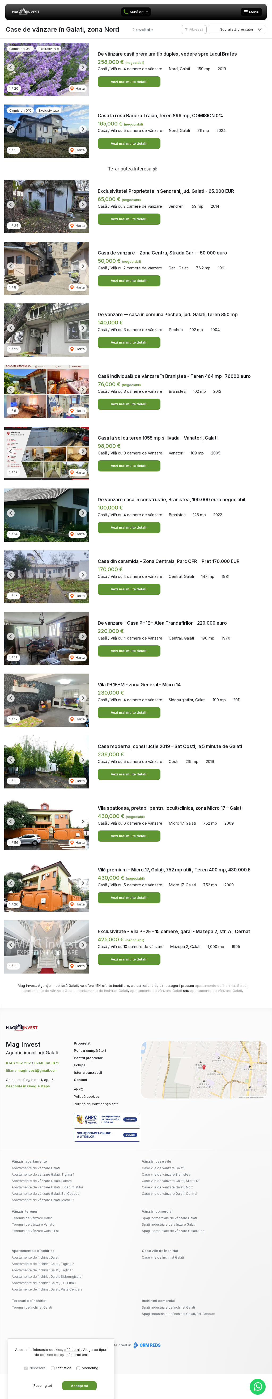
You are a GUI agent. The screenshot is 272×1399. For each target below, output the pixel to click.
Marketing (90, 1368)
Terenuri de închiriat (29, 1300)
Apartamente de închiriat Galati (35, 1257)
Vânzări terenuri (25, 1211)
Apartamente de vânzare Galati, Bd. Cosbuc (45, 1194)
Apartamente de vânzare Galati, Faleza (42, 1181)
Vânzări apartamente (29, 1161)
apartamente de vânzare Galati (48, 990)
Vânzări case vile (156, 1161)
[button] (11, 67)
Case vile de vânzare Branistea (166, 1174)
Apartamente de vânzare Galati (36, 1168)
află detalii (72, 1349)
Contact (80, 1080)
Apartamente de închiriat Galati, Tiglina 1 (43, 1270)
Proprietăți (83, 1043)
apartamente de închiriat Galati (220, 985)
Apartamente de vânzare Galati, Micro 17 (43, 1200)
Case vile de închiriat (160, 1250)
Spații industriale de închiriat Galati (168, 1307)
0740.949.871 (46, 1063)
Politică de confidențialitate (96, 1104)
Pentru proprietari (89, 1058)
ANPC (78, 1089)
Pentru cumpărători (90, 1050)
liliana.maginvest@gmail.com (32, 1070)
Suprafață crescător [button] (236, 29)
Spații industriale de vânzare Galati (169, 1224)
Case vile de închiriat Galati (163, 1257)
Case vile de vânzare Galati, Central (169, 1194)
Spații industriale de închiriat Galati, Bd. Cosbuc (178, 1314)
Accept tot (79, 1386)
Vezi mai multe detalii (129, 82)
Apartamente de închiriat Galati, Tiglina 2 (43, 1264)
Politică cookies (87, 1096)
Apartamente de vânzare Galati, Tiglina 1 (43, 1174)
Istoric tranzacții (88, 1072)
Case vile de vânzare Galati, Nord (168, 1187)
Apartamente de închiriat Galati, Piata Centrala (47, 1289)
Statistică (63, 1368)
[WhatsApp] (258, 1387)
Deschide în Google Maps (28, 1086)
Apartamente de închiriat (33, 1250)
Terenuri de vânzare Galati (32, 1218)
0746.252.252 (18, 1063)
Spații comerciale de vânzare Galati (169, 1218)
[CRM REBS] (146, 1345)
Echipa (80, 1065)
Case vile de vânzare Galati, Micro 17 (170, 1181)
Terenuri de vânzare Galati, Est (35, 1231)
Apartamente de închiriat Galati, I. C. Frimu (44, 1283)
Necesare (37, 1368)
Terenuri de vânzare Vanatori (34, 1224)
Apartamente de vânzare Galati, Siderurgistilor (47, 1187)
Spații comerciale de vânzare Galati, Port (173, 1231)
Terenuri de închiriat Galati (32, 1307)
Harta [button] (80, 88)
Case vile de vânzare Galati (163, 1168)
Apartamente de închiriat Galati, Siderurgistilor (47, 1277)
